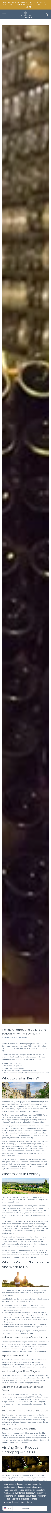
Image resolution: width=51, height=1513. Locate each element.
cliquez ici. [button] (30, 1502)
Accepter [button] (25, 1509)
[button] (7, 1508)
